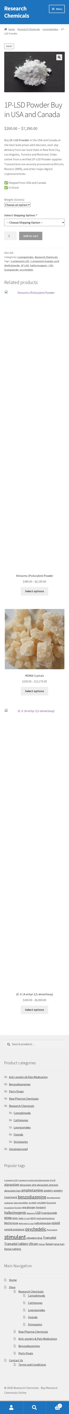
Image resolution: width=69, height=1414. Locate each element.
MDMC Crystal (24, 1218)
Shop (12, 1287)
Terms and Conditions (32, 1364)
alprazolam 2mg (28, 1185)
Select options (34, 591)
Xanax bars (58, 1244)
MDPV (33, 1218)
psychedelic (26, 269)
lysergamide (11, 269)
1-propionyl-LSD (19, 261)
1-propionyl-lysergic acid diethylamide (33, 1180)
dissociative (9, 1207)
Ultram (33, 1244)
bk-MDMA (33, 1203)
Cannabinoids (22, 1113)
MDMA (8, 1218)
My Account (11, 1407)
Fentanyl (41, 1207)
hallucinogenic (38, 265)
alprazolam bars (12, 1190)
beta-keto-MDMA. (21, 1203)
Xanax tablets (12, 1249)
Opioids (18, 1134)
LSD (51, 265)
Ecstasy (18, 1207)
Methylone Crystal (26, 1223)
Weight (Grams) (14, 199)
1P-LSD (25, 265)
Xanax (49, 1244)
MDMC (15, 1218)
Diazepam (51, 1202)
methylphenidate (42, 1223)
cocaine (41, 1202)
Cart (53, 1404)
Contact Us (16, 1360)
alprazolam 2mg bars (47, 1185)
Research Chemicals (16, 12)
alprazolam (11, 1185)
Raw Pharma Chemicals (24, 1098)
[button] (59, 57)
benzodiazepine (32, 1196)
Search (34, 1407)
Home (11, 29)
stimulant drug (34, 1238)
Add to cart (30, 236)
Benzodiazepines (20, 1084)
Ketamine (31, 1213)
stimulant (15, 1236)
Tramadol (49, 1237)
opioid (56, 1223)
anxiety (48, 1190)
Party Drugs (16, 1091)
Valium (42, 1244)
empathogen (28, 1207)
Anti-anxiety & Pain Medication (28, 1077)
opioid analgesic (14, 1229)
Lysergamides (50, 29)
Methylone (11, 1223)
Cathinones (21, 1120)
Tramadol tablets (16, 1244)
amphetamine (32, 1190)
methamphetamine (45, 1218)
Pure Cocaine (52, 1230)
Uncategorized (18, 1149)
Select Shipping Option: (20, 215)
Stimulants (21, 1142)
